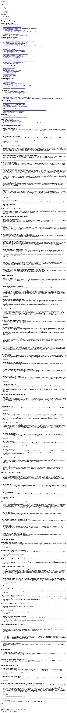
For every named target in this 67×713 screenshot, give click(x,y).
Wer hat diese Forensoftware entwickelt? (11, 120)
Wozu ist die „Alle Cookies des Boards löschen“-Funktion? (15, 35)
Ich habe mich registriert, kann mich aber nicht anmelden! (15, 30)
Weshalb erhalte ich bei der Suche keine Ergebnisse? (14, 103)
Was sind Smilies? (7, 69)
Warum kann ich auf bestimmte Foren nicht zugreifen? (14, 56)
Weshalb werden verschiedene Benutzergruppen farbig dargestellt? (17, 85)
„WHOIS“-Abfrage (34, 685)
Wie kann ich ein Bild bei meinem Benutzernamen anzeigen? (15, 43)
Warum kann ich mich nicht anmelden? (11, 24)
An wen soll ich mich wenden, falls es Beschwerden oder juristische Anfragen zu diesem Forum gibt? (24, 122)
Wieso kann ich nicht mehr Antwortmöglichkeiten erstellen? (15, 54)
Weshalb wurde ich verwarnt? (9, 58)
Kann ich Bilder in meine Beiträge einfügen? (12, 70)
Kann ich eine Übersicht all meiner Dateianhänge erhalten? (15, 117)
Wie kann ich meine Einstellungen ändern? (12, 38)
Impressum (5, 12)
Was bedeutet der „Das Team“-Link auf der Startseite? (14, 88)
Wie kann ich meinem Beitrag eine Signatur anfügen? (14, 51)
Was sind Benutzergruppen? (9, 82)
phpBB (7, 709)
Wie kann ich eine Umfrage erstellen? (11, 52)
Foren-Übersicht (6, 16)
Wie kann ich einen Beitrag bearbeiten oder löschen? (14, 50)
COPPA (7, 171)
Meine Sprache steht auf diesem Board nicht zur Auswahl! (15, 42)
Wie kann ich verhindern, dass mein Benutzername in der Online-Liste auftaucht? (20, 28)
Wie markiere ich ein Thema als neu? (10, 63)
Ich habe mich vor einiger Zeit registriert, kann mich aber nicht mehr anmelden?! (19, 31)
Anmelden (6, 11)
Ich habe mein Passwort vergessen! (10, 29)
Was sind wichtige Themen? (9, 74)
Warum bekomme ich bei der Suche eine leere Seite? (14, 104)
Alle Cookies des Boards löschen (15, 701)
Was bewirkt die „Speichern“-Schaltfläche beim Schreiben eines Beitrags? (18, 61)
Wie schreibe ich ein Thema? (9, 49)
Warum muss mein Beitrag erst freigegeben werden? (14, 62)
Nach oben (5, 18)
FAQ (4, 7)
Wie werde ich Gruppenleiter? (9, 84)
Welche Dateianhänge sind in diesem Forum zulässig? (14, 115)
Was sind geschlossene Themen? (10, 75)
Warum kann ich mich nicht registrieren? (11, 34)
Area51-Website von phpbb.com (20, 678)
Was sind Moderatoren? (8, 81)
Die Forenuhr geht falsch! (8, 39)
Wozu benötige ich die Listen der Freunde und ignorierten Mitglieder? (17, 97)
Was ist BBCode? (6, 66)
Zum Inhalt (3, 1)
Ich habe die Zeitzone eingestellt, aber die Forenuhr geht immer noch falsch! (18, 41)
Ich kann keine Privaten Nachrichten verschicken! (13, 91)
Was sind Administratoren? (8, 79)
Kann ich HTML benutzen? (9, 68)
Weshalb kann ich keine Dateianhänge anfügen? (13, 57)
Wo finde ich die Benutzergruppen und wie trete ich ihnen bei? (16, 83)
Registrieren (6, 10)
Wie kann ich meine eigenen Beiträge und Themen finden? (15, 106)
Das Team (5, 701)
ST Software (8, 710)
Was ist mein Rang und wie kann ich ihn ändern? (13, 44)
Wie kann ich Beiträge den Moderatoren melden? (13, 59)
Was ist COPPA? (6, 33)
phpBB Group (33, 669)
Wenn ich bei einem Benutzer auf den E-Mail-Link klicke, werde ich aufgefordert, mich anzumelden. (24, 45)
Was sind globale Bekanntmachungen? (11, 71)
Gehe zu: (3, 697)
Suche (5, 8)
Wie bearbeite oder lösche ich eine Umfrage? (12, 55)
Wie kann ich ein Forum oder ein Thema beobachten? (14, 111)
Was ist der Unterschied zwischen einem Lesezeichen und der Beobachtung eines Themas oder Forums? (24, 110)
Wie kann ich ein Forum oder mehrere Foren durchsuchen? (15, 101)
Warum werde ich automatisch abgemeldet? (12, 27)
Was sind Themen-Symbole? (9, 76)
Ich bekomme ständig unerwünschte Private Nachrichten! (15, 92)
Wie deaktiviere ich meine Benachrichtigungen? (13, 112)
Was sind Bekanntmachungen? (9, 72)
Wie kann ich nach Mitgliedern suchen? (11, 105)
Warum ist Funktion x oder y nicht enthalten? (12, 121)
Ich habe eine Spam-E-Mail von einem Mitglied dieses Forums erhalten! (18, 93)
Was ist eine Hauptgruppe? (8, 86)
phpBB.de (23, 672)
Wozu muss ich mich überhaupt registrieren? (12, 25)
